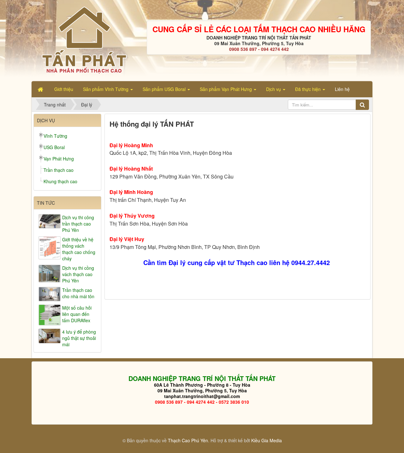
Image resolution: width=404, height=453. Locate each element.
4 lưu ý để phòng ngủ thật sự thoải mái (79, 338)
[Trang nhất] (41, 89)
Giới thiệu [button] (63, 89)
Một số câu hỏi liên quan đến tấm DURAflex (77, 314)
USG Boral (54, 147)
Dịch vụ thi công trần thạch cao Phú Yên (78, 223)
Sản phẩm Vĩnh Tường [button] (106, 89)
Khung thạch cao (60, 181)
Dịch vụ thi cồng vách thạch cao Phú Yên (78, 274)
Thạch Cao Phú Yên (188, 440)
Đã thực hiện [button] (308, 89)
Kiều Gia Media (266, 440)
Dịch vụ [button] (274, 89)
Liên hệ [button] (342, 89)
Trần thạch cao (59, 170)
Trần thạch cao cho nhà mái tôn (78, 293)
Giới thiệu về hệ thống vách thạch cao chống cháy (78, 249)
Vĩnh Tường (55, 136)
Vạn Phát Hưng (59, 158)
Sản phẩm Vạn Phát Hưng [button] (226, 89)
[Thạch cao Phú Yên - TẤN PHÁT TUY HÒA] (84, 40)
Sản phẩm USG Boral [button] (165, 89)
